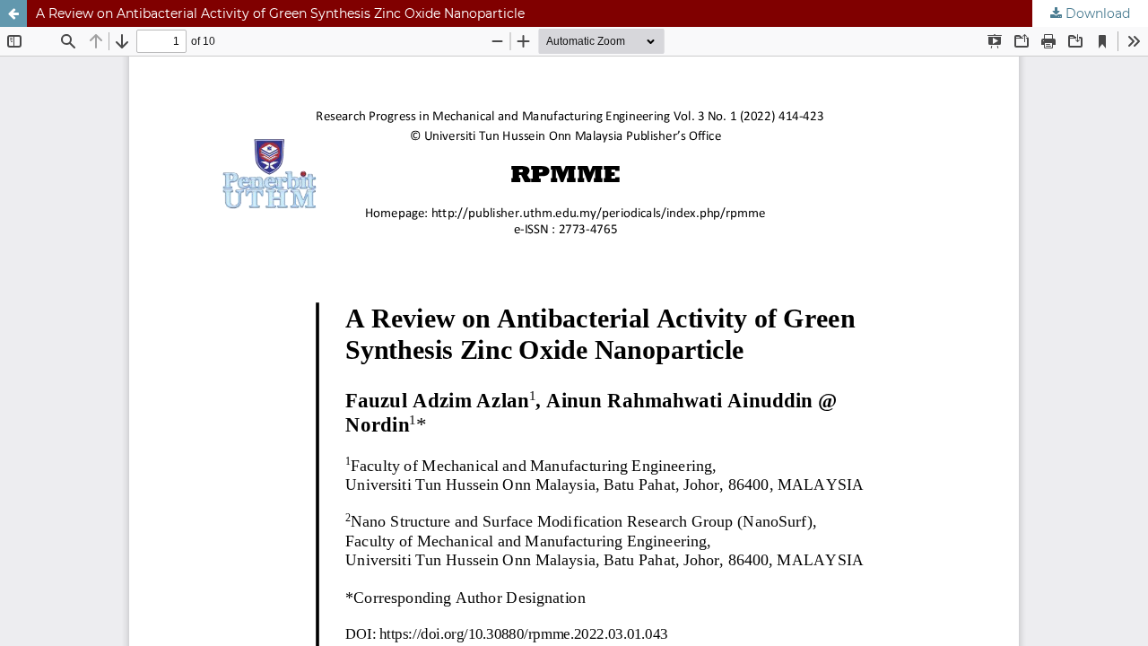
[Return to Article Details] (13, 13)
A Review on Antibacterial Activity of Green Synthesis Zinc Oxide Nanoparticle (280, 13)
